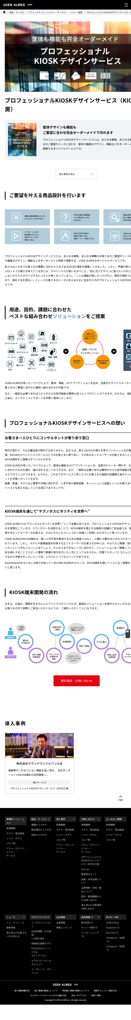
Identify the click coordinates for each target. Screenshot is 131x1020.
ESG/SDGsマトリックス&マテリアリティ (41, 952)
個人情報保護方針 (22, 990)
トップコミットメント (41, 924)
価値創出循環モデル (41, 943)
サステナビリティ (40, 917)
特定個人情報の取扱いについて (75, 990)
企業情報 (60, 922)
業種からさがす (39, 824)
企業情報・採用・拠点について (91, 889)
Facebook (111, 927)
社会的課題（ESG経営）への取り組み (41, 935)
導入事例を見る (67, 174)
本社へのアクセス (79, 995)
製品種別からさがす (41, 829)
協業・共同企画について (91, 881)
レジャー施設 (76, 12)
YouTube (110, 932)
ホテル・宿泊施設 (15, 833)
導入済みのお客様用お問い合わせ (91, 906)
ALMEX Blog (112, 922)
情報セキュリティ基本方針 (105, 990)
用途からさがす (39, 834)
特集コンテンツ (64, 927)
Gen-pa (85, 869)
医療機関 (10, 828)
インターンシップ (90, 932)
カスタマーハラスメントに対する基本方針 (48, 995)
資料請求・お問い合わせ (76, 681)
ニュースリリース (15, 922)
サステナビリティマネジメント (41, 962)
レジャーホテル (14, 838)
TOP (120, 800)
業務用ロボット (89, 874)
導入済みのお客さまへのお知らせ (16, 934)
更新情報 (10, 927)
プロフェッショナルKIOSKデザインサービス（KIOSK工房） (91, 860)
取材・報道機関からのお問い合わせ (91, 898)
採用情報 (85, 917)
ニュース (10, 917)
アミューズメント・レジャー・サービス (47, 12)
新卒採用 (85, 922)
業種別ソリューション (15, 820)
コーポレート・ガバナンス (41, 971)
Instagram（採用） (116, 946)
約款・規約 (96, 995)
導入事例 (60, 819)
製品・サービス (17, 12)
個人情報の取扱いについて (46, 990)
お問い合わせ (88, 819)
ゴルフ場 (10, 843)
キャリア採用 (88, 927)
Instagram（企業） (116, 937)
